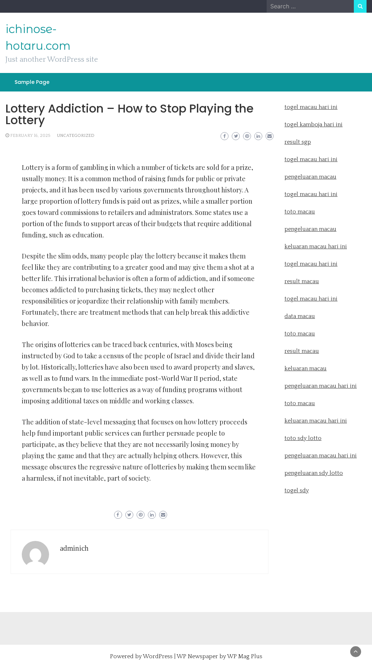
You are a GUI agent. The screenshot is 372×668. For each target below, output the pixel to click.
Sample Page (32, 82)
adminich (74, 548)
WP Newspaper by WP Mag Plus (219, 656)
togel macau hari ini (310, 194)
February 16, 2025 (30, 135)
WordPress (158, 656)
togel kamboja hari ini (313, 124)
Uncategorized (75, 135)
